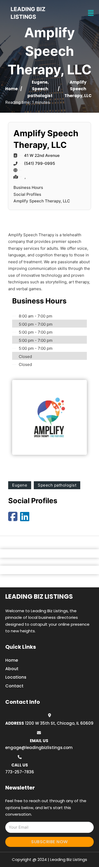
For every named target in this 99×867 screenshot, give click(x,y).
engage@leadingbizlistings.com (39, 747)
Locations (15, 677)
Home (11, 89)
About (11, 669)
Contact (14, 686)
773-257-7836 (19, 772)
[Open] (91, 13)
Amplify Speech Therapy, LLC (41, 200)
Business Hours (28, 187)
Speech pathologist (57, 485)
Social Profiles (27, 194)
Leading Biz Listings (39, 596)
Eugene (40, 82)
